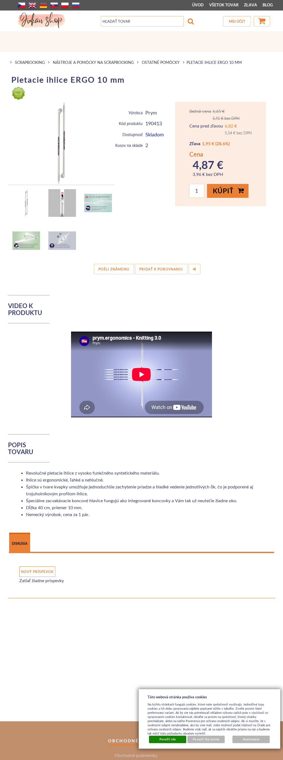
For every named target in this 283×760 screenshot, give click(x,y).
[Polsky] (65, 5)
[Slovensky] (54, 5)
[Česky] (21, 5)
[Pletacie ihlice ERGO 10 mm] (61, 143)
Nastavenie (251, 739)
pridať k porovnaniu (161, 269)
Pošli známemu (113, 269)
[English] (32, 5)
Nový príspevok (37, 572)
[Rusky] (75, 5)
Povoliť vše (167, 739)
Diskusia (19, 544)
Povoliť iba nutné (206, 739)
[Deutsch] (43, 5)
